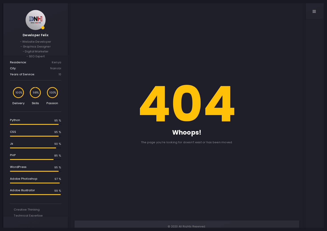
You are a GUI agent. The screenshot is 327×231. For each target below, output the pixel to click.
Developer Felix (35, 35)
